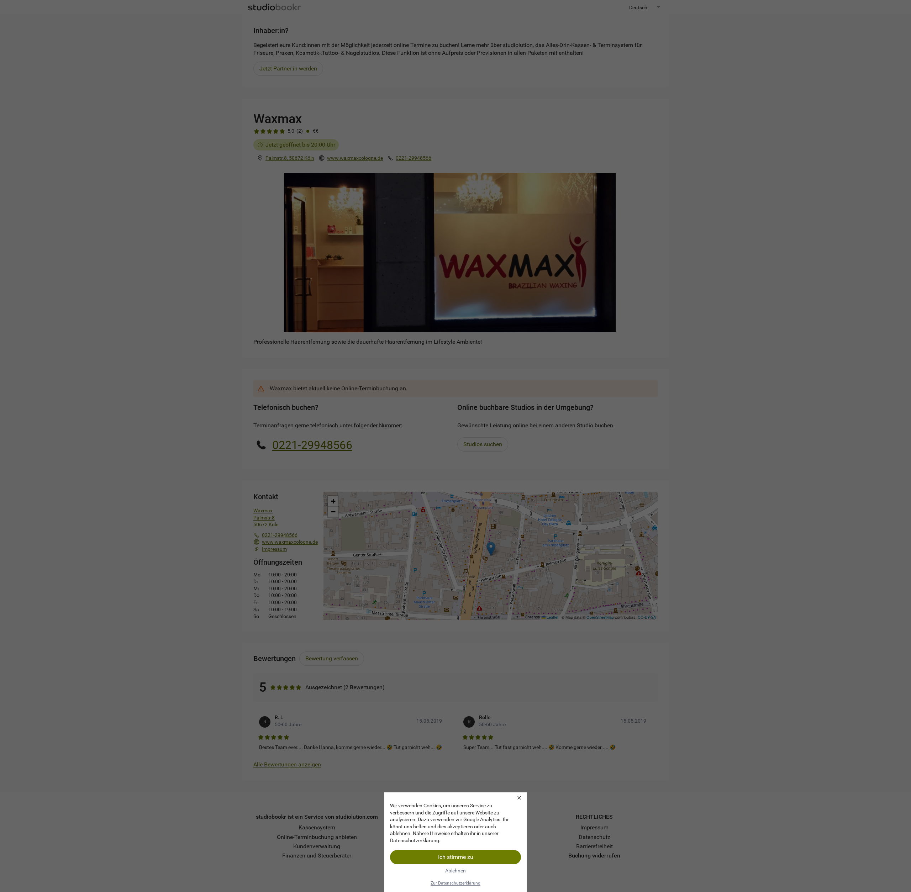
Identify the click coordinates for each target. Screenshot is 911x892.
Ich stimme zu (455, 857)
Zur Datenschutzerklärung (455, 883)
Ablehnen (455, 870)
